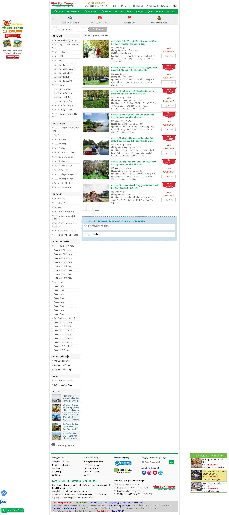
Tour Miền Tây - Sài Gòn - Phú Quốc (64, 115)
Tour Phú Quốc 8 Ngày (63, 350)
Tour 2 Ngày (59, 290)
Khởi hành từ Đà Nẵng (63, 93)
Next (176, 20)
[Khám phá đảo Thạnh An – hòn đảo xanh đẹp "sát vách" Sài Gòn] (56, 398)
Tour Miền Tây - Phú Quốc (63, 105)
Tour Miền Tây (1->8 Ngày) (63, 246)
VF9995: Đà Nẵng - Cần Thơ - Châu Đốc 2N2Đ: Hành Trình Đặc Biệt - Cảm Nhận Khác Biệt (133, 163)
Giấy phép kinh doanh (60, 461)
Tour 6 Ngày (59, 306)
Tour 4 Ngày (59, 298)
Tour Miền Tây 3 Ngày (63, 258)
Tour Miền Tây (59, 85)
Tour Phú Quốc (59, 60)
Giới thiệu (126, 6)
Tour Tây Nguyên (60, 139)
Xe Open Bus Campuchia (63, 380)
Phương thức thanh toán (93, 461)
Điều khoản (140, 6)
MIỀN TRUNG (88, 11)
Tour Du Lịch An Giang (95, 35)
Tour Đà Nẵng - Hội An (62, 165)
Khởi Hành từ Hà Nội (62, 77)
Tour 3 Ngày (59, 294)
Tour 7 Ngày (59, 310)
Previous (53, 20)
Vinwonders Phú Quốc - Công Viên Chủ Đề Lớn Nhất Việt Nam (70, 436)
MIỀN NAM (72, 11)
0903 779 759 (129, 487)
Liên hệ (170, 11)
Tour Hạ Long (59, 203)
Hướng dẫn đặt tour (91, 465)
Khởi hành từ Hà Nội (61, 361)
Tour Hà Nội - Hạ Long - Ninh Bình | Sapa (64, 224)
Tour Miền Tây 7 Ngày (63, 274)
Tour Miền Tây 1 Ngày (63, 250)
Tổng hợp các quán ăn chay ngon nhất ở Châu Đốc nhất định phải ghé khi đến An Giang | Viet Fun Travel (71, 408)
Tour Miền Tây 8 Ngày (63, 278)
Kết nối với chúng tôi (150, 468)
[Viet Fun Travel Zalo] (160, 472)
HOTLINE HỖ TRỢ (15, 510)
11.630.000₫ (168, 51)
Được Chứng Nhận (122, 457)
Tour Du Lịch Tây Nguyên (84, 511)
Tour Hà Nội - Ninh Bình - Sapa (65, 235)
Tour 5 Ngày (59, 302)
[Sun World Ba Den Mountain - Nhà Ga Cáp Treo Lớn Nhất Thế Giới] (56, 427)
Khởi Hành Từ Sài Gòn (63, 65)
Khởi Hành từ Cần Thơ (63, 101)
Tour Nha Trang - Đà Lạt (63, 178)
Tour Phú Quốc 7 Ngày (63, 346)
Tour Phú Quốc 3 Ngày (63, 330)
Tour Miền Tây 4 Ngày (63, 262)
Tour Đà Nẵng (59, 148)
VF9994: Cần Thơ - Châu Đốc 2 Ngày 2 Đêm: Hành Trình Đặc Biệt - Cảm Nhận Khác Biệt (134, 186)
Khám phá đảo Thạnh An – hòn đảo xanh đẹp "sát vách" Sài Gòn (71, 398)
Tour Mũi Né (152, 508)
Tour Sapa (57, 207)
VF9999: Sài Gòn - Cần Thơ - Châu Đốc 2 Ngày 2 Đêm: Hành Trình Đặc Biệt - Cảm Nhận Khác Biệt (134, 68)
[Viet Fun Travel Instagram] (149, 472)
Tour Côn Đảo (59, 52)
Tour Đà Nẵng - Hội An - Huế (64, 174)
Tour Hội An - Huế (60, 170)
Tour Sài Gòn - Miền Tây (88, 508)
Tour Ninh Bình (59, 198)
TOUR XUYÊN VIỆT (142, 11)
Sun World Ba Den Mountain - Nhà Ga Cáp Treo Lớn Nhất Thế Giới (70, 427)
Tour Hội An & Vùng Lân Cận (64, 152)
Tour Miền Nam (59, 282)
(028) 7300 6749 (132, 484)
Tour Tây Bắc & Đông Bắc (63, 211)
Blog (116, 6)
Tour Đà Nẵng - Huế (61, 161)
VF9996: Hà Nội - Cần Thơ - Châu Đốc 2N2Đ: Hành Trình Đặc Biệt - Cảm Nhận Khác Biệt (132, 116)
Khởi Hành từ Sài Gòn (62, 89)
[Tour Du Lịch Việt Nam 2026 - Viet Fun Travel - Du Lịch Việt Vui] (63, 4)
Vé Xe (158, 11)
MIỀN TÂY (57, 11)
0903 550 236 (142, 487)
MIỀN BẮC (104, 11)
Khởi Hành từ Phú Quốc (63, 69)
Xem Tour (169, 56)
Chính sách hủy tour (91, 471)
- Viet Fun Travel (86, 497)
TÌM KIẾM (99, 29)
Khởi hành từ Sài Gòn (61, 365)
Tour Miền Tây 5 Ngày (63, 266)
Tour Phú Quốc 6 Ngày (63, 342)
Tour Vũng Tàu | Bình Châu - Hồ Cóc (65, 46)
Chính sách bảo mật (91, 468)
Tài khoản (166, 6)
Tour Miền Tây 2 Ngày (63, 254)
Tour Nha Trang (59, 144)
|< (83, 208)
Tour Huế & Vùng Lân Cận (63, 157)
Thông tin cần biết (60, 457)
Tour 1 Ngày (59, 286)
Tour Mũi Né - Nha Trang (63, 183)
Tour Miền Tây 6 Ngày (63, 270)
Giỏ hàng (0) (154, 6)
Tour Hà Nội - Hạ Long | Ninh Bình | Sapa (64, 217)
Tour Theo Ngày (121, 11)
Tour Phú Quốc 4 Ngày (63, 334)
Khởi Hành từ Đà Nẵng (63, 73)
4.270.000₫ (168, 77)
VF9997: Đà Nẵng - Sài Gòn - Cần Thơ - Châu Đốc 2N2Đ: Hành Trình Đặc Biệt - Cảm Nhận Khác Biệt (132, 139)
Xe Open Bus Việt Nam (62, 385)
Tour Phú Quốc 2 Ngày (63, 326)
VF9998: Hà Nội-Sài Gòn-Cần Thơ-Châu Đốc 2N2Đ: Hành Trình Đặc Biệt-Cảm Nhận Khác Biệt (132, 92)
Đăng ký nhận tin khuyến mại (153, 457)
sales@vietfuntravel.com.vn (133, 491)
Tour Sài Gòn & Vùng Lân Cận (65, 40)
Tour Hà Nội (117, 508)
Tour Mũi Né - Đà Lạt (62, 187)
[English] (174, 6)
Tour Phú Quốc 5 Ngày (63, 338)
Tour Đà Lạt (58, 135)
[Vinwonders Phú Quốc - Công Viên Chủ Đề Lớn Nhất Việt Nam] (56, 436)
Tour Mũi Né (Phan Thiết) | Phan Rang (65, 129)
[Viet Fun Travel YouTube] (154, 472)
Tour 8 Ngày (59, 314)
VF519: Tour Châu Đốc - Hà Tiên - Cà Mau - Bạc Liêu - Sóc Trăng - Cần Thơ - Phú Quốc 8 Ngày (134, 42)
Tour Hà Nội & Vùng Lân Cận (64, 230)
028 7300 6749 (97, 2)
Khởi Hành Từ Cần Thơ (63, 81)
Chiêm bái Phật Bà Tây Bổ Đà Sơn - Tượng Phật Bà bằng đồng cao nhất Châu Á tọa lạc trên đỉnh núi (71, 417)
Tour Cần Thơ (58, 56)
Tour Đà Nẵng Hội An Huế (62, 511)
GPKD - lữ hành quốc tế (61, 465)
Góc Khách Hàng (91, 457)
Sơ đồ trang (56, 475)
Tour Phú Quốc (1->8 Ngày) (64, 318)
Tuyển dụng (56, 471)
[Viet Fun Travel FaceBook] (143, 472)
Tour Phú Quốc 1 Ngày (63, 322)
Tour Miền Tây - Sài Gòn (63, 109)
